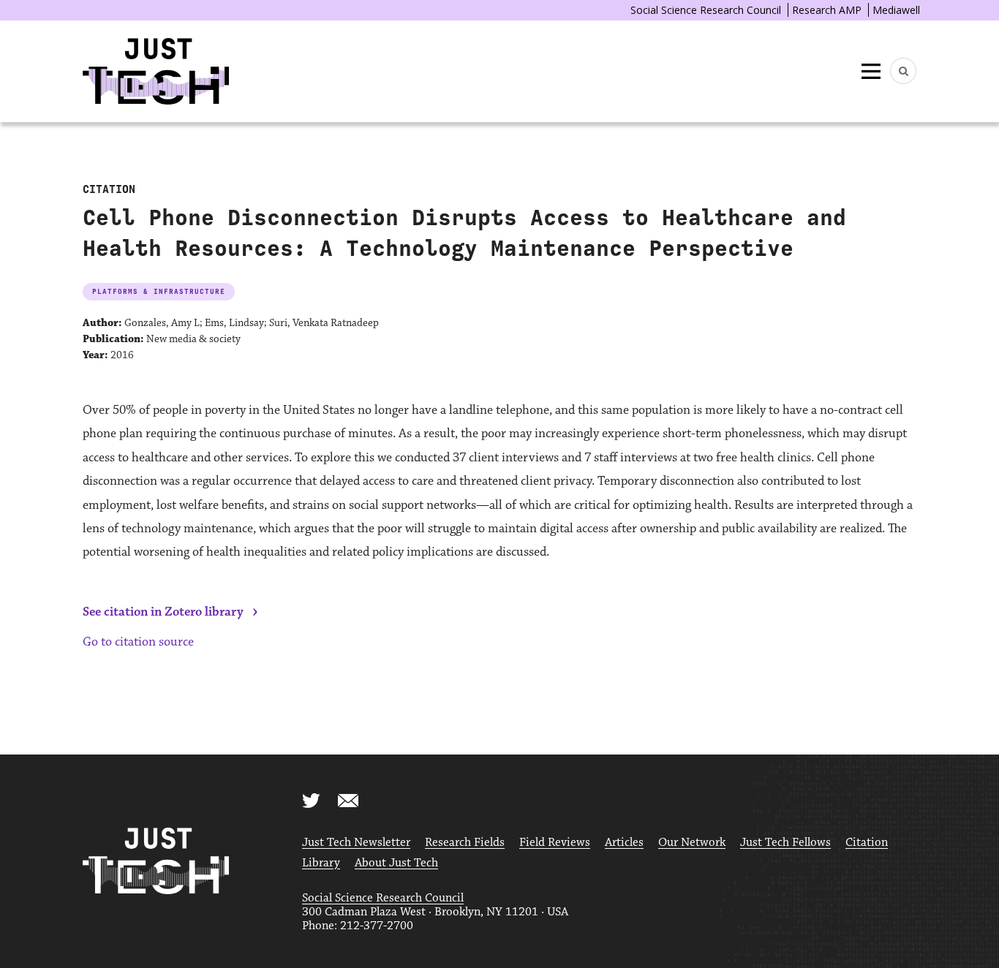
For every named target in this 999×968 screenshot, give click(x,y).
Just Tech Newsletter (356, 842)
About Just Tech (396, 863)
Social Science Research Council (705, 10)
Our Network (691, 842)
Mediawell (896, 10)
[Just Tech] (156, 71)
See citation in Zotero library (163, 612)
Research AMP (827, 10)
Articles (624, 842)
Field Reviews (554, 842)
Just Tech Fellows (785, 842)
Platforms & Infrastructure (158, 291)
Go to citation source (138, 642)
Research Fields (465, 842)
